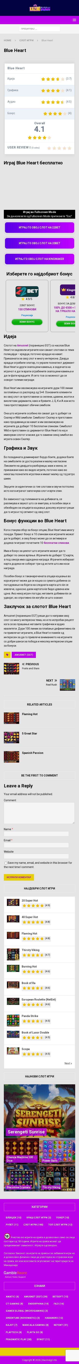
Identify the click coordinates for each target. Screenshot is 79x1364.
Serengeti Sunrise (26, 1132)
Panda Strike (30, 1016)
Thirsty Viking (31, 950)
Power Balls (50, 1160)
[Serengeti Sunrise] (39, 1111)
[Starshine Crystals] (22, 1178)
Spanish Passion (32, 752)
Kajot (11, 1325)
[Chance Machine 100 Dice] (22, 1151)
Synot (43, 1339)
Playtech (14, 1332)
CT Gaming (14, 1303)
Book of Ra (28, 983)
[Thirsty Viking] (57, 1178)
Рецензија (27, 315)
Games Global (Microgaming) (27, 1311)
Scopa (26, 1049)
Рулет (12, 1224)
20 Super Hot (30, 900)
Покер (62, 1217)
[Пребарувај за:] (39, 28)
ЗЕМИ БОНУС (27, 322)
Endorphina (38, 1303)
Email (7, 840)
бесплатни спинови (56, 542)
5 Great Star (29, 733)
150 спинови (27, 309)
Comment (10, 800)
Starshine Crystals (18, 1187)
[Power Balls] (57, 1151)
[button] (73, 20)
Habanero (54, 1318)
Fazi (59, 1303)
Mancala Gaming (35, 1325)
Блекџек (13, 1217)
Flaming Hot (30, 714)
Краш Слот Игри (38, 1217)
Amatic (12, 1296)
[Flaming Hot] (11, 718)
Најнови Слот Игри (39, 1076)
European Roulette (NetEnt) (39, 999)
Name (8, 829)
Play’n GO (35, 1332)
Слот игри (33, 1224)
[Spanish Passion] (11, 757)
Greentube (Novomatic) (23, 1318)
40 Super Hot (30, 917)
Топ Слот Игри (60, 1224)
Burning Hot (29, 966)
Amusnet (22, 345)
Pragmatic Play (18, 1339)
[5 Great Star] (11, 737)
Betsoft (60, 1296)
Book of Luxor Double (35, 1032)
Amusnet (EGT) (24, 655)
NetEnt (61, 1325)
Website (9, 851)
